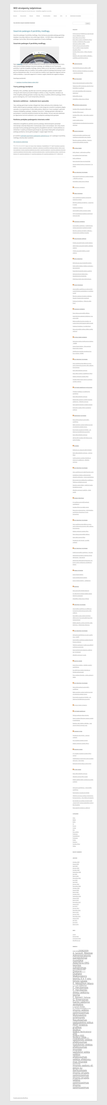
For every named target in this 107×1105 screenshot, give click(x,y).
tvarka (87, 1037)
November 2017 (77, 902)
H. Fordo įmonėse (79, 1008)
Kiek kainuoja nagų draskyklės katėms (82, 263)
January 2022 (76, 884)
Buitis (74, 822)
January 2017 (76, 908)
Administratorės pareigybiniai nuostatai (82, 958)
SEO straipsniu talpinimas (20, 142)
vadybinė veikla (81, 1052)
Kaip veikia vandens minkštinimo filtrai (82, 39)
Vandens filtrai (78, 731)
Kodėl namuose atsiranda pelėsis (81, 45)
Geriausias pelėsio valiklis (79, 43)
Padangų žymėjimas (78, 207)
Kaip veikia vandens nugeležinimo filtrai (82, 373)
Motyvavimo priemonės (79, 1016)
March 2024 (75, 876)
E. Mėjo (77, 983)
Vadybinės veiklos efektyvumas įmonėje (83, 1047)
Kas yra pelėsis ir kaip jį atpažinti (81, 48)
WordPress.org (76, 940)
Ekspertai (76, 586)
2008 (80, 950)
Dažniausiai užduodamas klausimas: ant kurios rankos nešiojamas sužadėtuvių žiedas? (82, 562)
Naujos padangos (78, 131)
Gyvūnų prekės (78, 148)
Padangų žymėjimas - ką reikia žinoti (82, 326)
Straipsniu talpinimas (80, 604)
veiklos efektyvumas (80, 1056)
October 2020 (76, 888)
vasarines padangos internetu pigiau (22, 152)
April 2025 (75, 866)
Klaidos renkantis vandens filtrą (80, 376)
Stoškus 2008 (79, 1037)
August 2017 (76, 904)
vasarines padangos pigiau (51, 152)
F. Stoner (77, 997)
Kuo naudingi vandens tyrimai (80, 740)
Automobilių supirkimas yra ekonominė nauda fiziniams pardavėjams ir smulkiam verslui (83, 291)
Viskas (55, 16)
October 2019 (76, 894)
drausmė (83, 971)
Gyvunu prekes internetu (80, 705)
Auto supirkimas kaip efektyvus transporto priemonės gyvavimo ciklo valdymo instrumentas (83, 365)
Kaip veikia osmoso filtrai (79, 37)
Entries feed (76, 936)
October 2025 (76, 862)
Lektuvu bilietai (78, 63)
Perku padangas (78, 193)
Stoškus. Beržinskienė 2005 (82, 1032)
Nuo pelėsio (76, 832)
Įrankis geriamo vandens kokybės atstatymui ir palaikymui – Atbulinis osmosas (82, 460)
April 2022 (75, 882)
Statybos (75, 842)
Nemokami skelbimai (75, 16)
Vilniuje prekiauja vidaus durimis (81, 715)
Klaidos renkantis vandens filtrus (81, 743)
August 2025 (76, 864)
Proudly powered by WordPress (20, 1098)
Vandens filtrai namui (78, 112)
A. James (77, 953)
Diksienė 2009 (81, 969)
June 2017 (75, 906)
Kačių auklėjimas (77, 158)
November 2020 (77, 886)
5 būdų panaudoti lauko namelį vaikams (83, 243)
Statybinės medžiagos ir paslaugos (83, 387)
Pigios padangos (78, 285)
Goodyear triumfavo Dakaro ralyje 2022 (27, 82)
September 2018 (77, 896)
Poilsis (31, 16)
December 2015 (76, 916)
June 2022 (75, 880)
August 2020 (76, 890)
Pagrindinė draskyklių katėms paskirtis (82, 271)
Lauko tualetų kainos (78, 120)
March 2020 (75, 892)
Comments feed (77, 938)
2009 (85, 950)
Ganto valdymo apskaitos (81, 1003)
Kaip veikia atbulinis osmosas (80, 370)
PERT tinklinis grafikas (80, 1026)
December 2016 (76, 910)
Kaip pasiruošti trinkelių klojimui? (81, 590)
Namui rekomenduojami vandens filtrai (82, 83)
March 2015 (75, 924)
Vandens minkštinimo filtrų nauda (81, 41)
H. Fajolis (75, 1006)
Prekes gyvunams (78, 570)
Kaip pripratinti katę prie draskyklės (81, 161)
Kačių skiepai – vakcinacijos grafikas (81, 152)
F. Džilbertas (82, 985)
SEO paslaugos (78, 79)
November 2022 (77, 878)
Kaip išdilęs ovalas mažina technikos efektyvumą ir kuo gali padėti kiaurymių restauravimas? (82, 618)
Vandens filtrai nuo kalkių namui (81, 507)
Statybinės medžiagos (79, 711)
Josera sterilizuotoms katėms (80, 577)
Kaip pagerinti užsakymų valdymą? (81, 808)
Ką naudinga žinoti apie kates (80, 155)
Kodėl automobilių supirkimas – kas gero (83, 552)
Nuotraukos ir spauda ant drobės (81, 792)
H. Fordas (81, 1006)
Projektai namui (78, 749)
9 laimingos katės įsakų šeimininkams (82, 279)
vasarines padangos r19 (50, 154)
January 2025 (76, 868)
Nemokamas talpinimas (80, 415)
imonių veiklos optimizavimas (81, 1011)
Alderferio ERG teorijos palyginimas (81, 965)
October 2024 (76, 870)
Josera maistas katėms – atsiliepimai (81, 580)
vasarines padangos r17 (25, 154)
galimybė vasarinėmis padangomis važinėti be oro (35, 136)
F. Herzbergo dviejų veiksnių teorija (81, 992)
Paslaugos (23, 16)
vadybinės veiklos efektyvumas (82, 1041)
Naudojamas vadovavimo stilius (83, 1021)
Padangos (39, 146)
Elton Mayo (87, 983)
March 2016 (75, 912)
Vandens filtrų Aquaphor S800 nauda (82, 109)
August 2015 (76, 918)
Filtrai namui (77, 769)
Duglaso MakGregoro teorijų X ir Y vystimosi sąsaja (82, 977)
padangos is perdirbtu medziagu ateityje (48, 148)
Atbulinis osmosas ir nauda (79, 655)
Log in (74, 934)
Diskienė (77, 971)
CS (66, 16)
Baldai (15, 16)
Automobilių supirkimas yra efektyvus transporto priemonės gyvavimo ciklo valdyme (82, 611)
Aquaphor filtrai (77, 50)
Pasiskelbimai (46, 16)
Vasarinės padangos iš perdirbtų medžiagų (31, 31)
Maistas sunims (78, 661)
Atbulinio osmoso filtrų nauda (80, 776)
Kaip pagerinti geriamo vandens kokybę (82, 404)
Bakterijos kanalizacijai (80, 105)
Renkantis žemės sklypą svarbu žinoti (82, 763)
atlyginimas (75, 969)
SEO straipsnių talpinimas (27, 8)
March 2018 (75, 900)
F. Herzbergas (80, 987)
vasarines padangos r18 (37, 154)
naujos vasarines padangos (25, 148)
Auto (27, 146)
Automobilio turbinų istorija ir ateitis (82, 210)
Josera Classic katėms (78, 574)
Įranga (74, 828)
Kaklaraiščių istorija (77, 96)
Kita (61, 16)
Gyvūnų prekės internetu (80, 337)
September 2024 (77, 872)
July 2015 (75, 920)
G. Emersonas (80, 999)
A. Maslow (87, 953)
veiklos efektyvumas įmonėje (82, 1060)
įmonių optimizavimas (81, 1086)
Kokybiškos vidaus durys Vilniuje (81, 99)
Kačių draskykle (78, 258)
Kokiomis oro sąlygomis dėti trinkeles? (82, 450)
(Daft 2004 (75, 951)
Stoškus (77, 1029)
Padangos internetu (79, 187)
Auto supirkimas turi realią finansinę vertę (83, 472)
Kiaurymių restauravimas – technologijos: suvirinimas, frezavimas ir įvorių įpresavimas (83, 512)
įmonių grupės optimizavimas (81, 1074)
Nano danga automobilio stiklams (81, 313)
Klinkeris (76, 445)
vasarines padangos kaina (38, 152)
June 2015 (75, 922)
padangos (35, 148)
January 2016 (76, 914)
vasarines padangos (45, 150)
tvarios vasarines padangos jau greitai (30, 150)
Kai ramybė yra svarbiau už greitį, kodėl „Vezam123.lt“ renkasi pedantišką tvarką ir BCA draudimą (83, 803)
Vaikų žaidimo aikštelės (80, 238)
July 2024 (75, 874)
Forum (38, 16)
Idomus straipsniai (79, 498)
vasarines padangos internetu (58, 150)
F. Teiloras (86, 997)
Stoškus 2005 (78, 1035)
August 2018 (76, 898)
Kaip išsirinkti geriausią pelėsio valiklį (82, 68)
